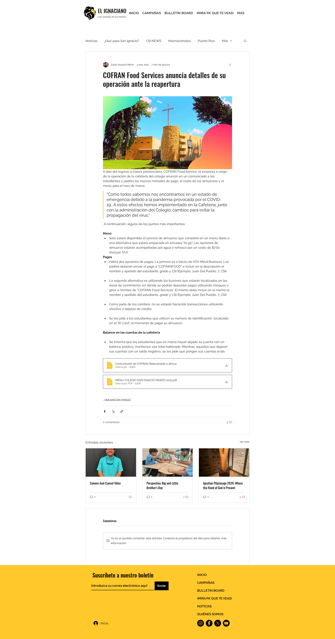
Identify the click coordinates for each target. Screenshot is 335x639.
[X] (217, 623)
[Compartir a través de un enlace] (121, 411)
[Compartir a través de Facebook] (104, 411)
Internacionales (179, 41)
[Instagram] (200, 623)
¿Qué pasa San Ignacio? (121, 41)
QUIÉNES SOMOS (210, 614)
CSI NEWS (153, 41)
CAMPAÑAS (205, 582)
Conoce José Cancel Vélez (105, 483)
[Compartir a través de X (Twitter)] (113, 411)
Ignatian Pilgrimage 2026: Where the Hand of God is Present (223, 485)
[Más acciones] (230, 65)
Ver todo (245, 441)
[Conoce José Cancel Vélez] (111, 462)
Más (225, 41)
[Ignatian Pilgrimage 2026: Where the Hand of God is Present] (224, 462)
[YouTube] (226, 623)
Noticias (91, 41)
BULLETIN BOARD (210, 590)
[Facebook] (209, 623)
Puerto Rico (206, 41)
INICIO (202, 575)
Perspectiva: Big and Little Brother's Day (162, 485)
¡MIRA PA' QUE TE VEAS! (214, 598)
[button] (245, 40)
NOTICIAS (204, 606)
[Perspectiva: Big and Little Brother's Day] (167, 462)
